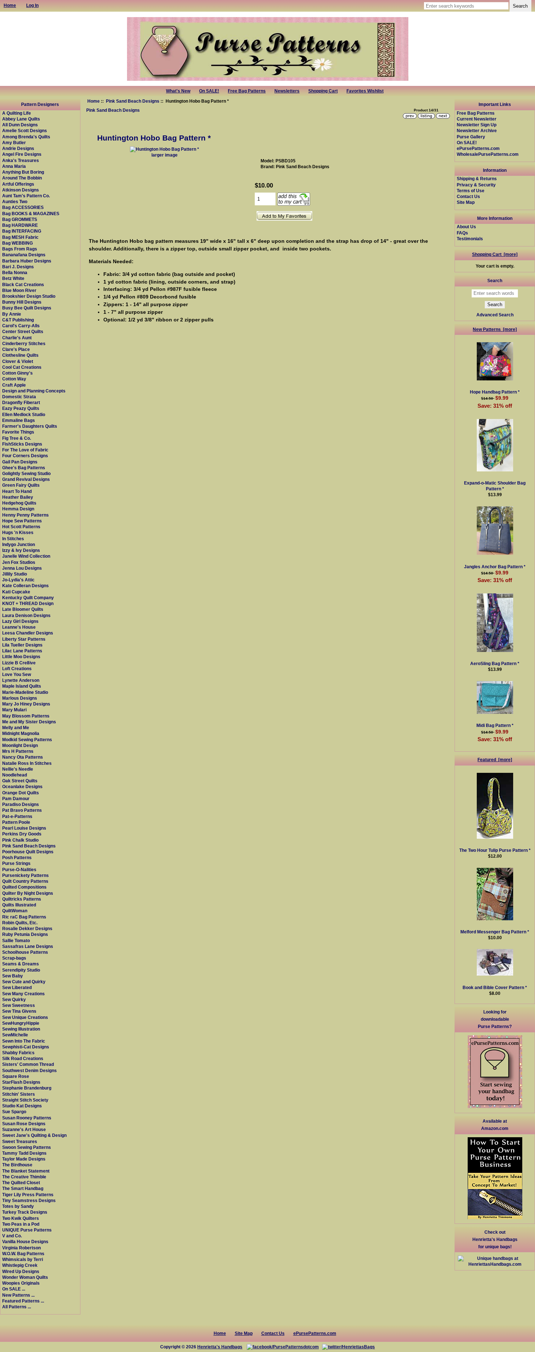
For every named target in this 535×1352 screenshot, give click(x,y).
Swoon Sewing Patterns (26, 1147)
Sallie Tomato (16, 940)
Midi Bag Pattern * (495, 725)
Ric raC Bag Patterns (24, 916)
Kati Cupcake (16, 591)
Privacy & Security (476, 184)
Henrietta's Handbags (219, 1346)
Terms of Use (470, 190)
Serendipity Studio (21, 970)
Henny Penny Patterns (25, 515)
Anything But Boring (23, 172)
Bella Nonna (14, 272)
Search (494, 280)
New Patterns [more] (495, 329)
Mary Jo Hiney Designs (26, 703)
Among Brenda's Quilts (26, 136)
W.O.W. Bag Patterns (23, 1253)
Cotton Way (14, 378)
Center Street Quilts (22, 331)
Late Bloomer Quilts (22, 609)
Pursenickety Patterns (25, 875)
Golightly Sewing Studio (26, 473)
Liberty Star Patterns (23, 639)
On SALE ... (13, 1288)
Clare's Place (16, 349)
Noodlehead (14, 774)
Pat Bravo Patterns (22, 810)
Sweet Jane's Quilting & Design (34, 1135)
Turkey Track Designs (24, 1212)
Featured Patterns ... (23, 1300)
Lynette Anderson (20, 680)
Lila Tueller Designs (22, 645)
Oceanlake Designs (22, 786)
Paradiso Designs (20, 804)
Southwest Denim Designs (29, 1070)
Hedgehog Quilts (19, 503)
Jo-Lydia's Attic (18, 579)
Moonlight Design (20, 745)
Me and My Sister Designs (29, 721)
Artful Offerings (18, 184)
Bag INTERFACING (21, 231)
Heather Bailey (17, 497)
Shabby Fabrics (18, 1052)
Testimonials (470, 238)
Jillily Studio (14, 574)
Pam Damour (15, 798)
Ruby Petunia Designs (25, 934)
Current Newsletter (476, 118)
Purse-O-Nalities (19, 869)
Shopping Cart (323, 91)
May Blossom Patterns (25, 715)
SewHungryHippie (20, 1023)
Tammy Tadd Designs (24, 1153)
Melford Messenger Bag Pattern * (494, 931)
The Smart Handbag (22, 1188)
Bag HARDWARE (20, 225)
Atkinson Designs (20, 189)
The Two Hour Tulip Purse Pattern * (495, 850)
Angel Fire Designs (21, 154)
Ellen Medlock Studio (23, 414)
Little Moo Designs (21, 656)
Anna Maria (14, 166)
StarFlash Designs (21, 1082)
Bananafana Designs (23, 254)
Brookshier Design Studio (28, 296)
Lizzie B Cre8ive (19, 662)
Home (93, 101)
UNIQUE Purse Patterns (27, 1230)
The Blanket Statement (25, 1171)
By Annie (11, 314)
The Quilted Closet (21, 1182)
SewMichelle (15, 1034)
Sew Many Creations (23, 993)
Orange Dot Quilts (20, 792)
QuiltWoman (14, 910)
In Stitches (13, 538)
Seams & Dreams (20, 963)
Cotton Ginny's (17, 373)
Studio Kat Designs (22, 1105)
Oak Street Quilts (19, 780)
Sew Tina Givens (19, 1011)
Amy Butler (14, 142)
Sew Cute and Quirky (23, 981)
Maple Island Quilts (21, 686)
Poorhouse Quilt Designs (28, 851)
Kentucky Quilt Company (28, 597)
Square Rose (15, 1076)
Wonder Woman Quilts (25, 1277)
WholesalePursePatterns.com (488, 154)
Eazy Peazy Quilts (20, 408)
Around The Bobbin (22, 177)
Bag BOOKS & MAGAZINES (30, 213)
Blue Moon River (19, 290)
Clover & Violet (17, 361)
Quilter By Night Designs (27, 893)
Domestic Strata (19, 396)
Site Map (466, 202)
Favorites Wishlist (365, 91)
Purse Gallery (471, 136)
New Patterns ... (18, 1295)
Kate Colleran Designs (25, 585)
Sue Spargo (14, 1111)
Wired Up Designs (20, 1271)
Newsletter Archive (477, 130)
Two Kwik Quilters (20, 1218)
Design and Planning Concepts (34, 390)
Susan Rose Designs (23, 1123)
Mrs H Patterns (17, 751)
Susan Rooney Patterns (26, 1117)
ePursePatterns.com (478, 148)
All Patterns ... (16, 1306)
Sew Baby (12, 975)
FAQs (462, 232)
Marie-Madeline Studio (25, 692)
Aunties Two (14, 201)
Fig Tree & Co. (16, 438)
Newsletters (287, 91)
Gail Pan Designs (19, 461)
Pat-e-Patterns (17, 816)
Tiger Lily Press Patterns (28, 1194)
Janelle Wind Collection (26, 556)
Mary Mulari (14, 709)
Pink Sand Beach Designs (132, 101)
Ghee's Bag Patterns (23, 467)
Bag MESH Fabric (20, 237)
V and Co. (12, 1235)
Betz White (13, 278)
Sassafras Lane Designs (27, 946)
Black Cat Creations (23, 284)
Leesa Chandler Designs (27, 632)
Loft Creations (17, 668)
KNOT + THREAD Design (28, 603)
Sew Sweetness (18, 1005)
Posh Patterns (17, 857)
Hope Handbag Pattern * (495, 392)
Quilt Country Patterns (25, 881)
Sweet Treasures (19, 1141)
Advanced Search (495, 314)
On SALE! (209, 91)
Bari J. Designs (18, 266)
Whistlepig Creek (19, 1265)
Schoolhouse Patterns (25, 952)
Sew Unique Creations (25, 1017)
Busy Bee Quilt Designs (26, 307)
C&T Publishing (18, 319)
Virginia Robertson (21, 1247)
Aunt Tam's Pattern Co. (26, 195)
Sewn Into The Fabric (23, 1041)
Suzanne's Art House (24, 1129)
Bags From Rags (19, 248)
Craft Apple (14, 385)
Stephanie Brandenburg (26, 1088)
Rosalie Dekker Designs (27, 928)
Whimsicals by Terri (22, 1259)
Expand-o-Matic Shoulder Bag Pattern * (495, 486)
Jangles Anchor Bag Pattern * (495, 566)
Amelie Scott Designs (24, 130)
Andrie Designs (18, 148)
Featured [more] (494, 759)
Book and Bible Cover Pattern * (495, 987)
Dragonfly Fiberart (21, 402)
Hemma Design (18, 508)
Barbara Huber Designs (26, 260)
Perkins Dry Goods (21, 833)
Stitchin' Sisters (18, 1094)
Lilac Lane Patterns (22, 650)
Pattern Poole (16, 822)
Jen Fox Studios (18, 562)
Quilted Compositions (24, 887)
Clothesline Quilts (20, 355)
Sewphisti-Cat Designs (25, 1046)
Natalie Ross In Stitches (27, 763)
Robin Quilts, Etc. (19, 922)
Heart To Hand (17, 491)
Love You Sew (16, 674)
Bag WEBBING (17, 243)
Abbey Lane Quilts (21, 118)
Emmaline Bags (18, 420)
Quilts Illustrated (19, 904)
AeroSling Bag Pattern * (494, 663)
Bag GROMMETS (19, 219)
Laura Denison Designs (26, 615)
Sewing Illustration (21, 1029)
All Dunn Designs (20, 124)
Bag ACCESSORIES (23, 207)
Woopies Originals (21, 1283)
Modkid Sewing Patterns (27, 739)
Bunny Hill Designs (21, 302)
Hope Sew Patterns (22, 520)
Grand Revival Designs (26, 479)
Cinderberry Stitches (23, 343)
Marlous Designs (19, 698)
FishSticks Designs (22, 444)
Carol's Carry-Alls (21, 325)
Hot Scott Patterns (21, 526)
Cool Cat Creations (21, 367)
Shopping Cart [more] (495, 254)
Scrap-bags (14, 958)
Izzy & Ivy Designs (21, 550)
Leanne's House (19, 627)
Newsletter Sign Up (476, 124)
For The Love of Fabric (25, 449)
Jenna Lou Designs (22, 568)
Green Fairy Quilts (21, 485)
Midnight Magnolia (20, 733)
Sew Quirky (14, 999)
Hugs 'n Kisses (17, 532)
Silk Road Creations (22, 1058)
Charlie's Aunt (17, 337)
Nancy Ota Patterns (22, 757)
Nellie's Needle (17, 769)
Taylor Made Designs (23, 1159)
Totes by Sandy (18, 1206)
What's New (178, 91)
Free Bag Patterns (247, 91)
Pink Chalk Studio (20, 840)
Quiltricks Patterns (21, 899)
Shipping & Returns (477, 178)
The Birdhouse (17, 1164)
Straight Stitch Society (25, 1100)
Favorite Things (18, 432)
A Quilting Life (16, 113)
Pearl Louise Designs (24, 828)
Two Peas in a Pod (20, 1224)
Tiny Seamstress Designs (29, 1200)
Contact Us (468, 196)
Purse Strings (16, 863)
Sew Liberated (17, 987)
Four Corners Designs (25, 455)
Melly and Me (15, 727)
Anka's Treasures (20, 160)
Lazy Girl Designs (20, 621)
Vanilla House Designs (25, 1241)
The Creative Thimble (24, 1176)
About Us (466, 226)
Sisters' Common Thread (28, 1064)
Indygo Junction (18, 544)
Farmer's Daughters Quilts (29, 426)
